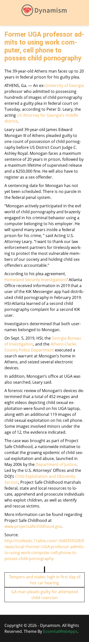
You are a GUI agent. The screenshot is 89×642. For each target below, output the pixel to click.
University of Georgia (64, 85)
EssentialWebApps (60, 631)
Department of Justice (56, 464)
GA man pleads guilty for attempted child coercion (44, 594)
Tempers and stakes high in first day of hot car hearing (44, 580)
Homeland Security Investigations (35, 279)
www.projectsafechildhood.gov (33, 526)
